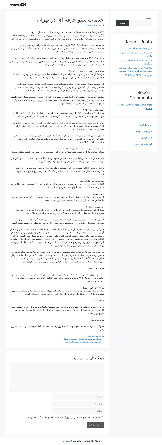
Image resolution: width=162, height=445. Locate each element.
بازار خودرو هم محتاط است (139, 48)
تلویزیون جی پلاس (143, 131)
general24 (18, 4)
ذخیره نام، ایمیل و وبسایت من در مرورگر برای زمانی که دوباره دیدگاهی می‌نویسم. (64, 417)
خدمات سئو (80, 219)
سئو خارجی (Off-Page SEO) (138, 75)
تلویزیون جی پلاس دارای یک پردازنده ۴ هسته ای (83, 342)
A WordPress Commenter (139, 104)
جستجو (148, 18)
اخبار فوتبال (146, 137)
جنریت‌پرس (66, 441)
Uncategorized (94, 336)
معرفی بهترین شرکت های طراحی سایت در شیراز (82, 339)
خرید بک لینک (146, 125)
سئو (90, 158)
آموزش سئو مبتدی (143, 144)
